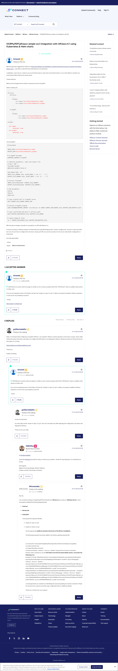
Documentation (105, 620)
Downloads (51, 620)
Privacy (17, 652)
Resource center (52, 612)
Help (99, 10)
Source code (94, 146)
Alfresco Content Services (18, 245)
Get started (30, 2)
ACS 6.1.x (10, 250)
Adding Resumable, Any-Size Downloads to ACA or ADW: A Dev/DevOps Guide (98, 77)
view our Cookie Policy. (53, 669)
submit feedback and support (46, 2)
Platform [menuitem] (19, 16)
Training (103, 616)
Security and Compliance (43, 652)
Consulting (68, 620)
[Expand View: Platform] (23, 16)
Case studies (38, 612)
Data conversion (69, 623)
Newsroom (85, 627)
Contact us (11, 625)
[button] (9, 258)
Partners (84, 620)
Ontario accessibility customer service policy (89, 652)
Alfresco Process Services (98, 140)
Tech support (104, 623)
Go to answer (46, 54)
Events (102, 612)
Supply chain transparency (67, 652)
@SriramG (28, 459)
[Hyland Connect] (17, 10)
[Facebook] (9, 638)
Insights (37, 620)
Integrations (38, 623)
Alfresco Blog (94, 54)
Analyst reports (39, 616)
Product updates (53, 627)
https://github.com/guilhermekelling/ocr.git (18, 345)
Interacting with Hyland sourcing (59, 655)
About (84, 616)
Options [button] (110, 34)
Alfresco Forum (33, 34)
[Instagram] (19, 638)
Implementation (70, 612)
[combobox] (43, 24)
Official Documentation (98, 143)
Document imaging (70, 627)
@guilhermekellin (25, 455)
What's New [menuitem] (8, 16)
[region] (59, 667)
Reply (79, 258)
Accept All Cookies (97, 667)
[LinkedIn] (23, 638)
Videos (50, 623)
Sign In (106, 10)
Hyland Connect (9, 34)
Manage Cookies (83, 667)
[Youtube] (28, 638)
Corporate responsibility (89, 623)
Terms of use (30, 652)
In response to (22, 281)
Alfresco (25, 34)
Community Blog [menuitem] (33, 16)
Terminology (51, 616)
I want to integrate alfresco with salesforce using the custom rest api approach (100, 93)
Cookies (23, 652)
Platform (18, 34)
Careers (84, 612)
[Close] (115, 667)
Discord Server (95, 149)
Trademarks (55, 652)
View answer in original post (14, 304)
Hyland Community (88, 10)
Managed (67, 616)
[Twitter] (14, 638)
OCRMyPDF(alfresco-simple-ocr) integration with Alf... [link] (54, 34)
